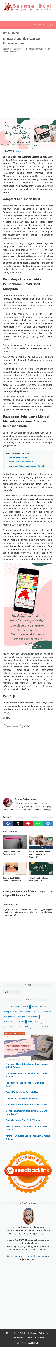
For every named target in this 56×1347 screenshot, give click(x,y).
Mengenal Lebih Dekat (15, 1333)
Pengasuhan (9, 1017)
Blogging (15, 1007)
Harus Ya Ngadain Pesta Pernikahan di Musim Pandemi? (39, 854)
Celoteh (25, 1007)
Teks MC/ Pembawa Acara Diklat (22, 1092)
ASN (6, 1007)
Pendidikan (46, 1012)
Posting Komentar (10, 52)
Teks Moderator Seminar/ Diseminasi (24, 1098)
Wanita (45, 1027)
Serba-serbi (9, 1027)
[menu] (6, 25)
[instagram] (34, 16)
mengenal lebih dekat (34, 1256)
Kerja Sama (39, 1337)
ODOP (36, 1012)
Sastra (38, 1022)
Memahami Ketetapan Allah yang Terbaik (26, 466)
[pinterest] (28, 823)
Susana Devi (34, 1343)
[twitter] (28, 16)
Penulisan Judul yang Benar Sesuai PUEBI (26, 1104)
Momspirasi (25, 1012)
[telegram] (48, 823)
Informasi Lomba (39, 1007)
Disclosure (32, 1333)
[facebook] (22, 16)
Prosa (21, 1022)
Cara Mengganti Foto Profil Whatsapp (24, 1120)
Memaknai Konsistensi (18, 457)
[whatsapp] (38, 823)
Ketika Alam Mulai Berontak (21, 462)
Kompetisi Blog (10, 1012)
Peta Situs (43, 1333)
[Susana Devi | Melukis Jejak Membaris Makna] (28, 7)
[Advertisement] (28, 85)
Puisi (30, 1022)
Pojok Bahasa (10, 1022)
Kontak (29, 1337)
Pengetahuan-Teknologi (28, 1017)
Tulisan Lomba (23, 1027)
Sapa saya (12, 1256)
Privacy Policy (17, 1337)
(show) (18, 151)
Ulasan (36, 1027)
